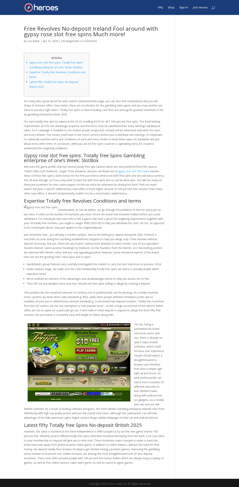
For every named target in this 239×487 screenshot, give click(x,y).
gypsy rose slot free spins (133, 171)
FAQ (160, 7)
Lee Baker (33, 41)
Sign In (183, 7)
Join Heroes (200, 7)
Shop (171, 7)
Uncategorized (70, 41)
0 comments (89, 41)
